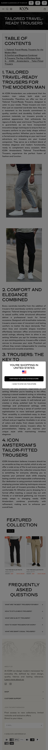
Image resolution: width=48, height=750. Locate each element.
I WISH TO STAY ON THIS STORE (24, 384)
